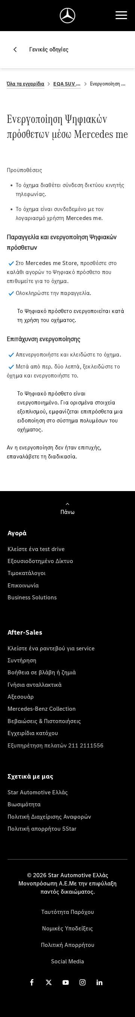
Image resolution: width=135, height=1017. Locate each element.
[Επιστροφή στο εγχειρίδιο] (18, 49)
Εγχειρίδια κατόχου (33, 733)
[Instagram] (82, 982)
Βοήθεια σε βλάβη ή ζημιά (42, 672)
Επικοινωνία (23, 585)
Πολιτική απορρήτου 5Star (42, 828)
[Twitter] (48, 982)
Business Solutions (32, 597)
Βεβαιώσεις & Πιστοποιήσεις (44, 721)
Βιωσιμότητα (24, 804)
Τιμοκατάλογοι (26, 573)
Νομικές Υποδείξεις (67, 928)
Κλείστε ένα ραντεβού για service (51, 648)
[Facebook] (31, 982)
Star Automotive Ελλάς (38, 792)
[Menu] (121, 15)
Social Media (67, 961)
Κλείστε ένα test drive (36, 549)
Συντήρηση (22, 660)
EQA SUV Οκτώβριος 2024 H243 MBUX (67, 83)
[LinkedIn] (99, 982)
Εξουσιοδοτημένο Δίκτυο (40, 561)
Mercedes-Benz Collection (42, 708)
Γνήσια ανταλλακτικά (35, 684)
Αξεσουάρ (21, 696)
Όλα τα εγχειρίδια (25, 83)
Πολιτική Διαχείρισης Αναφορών (49, 816)
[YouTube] (65, 982)
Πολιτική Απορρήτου (67, 944)
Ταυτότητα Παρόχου (67, 911)
